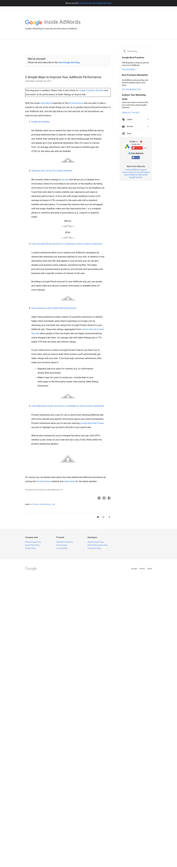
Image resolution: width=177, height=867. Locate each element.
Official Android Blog (64, 542)
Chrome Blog (61, 545)
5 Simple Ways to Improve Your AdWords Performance (63, 77)
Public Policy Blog (32, 545)
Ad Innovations (76, 103)
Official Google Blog (33, 542)
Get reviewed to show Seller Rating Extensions (53, 308)
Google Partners (135, 177)
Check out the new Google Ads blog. (95, 3)
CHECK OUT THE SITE (130, 113)
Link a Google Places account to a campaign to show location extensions (66, 243)
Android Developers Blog (98, 545)
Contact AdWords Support (136, 170)
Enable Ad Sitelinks (40, 121)
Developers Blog (94, 548)
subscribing (69, 481)
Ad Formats (35, 504)
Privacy (142, 569)
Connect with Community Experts (136, 172)
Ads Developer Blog (96, 542)
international (46, 103)
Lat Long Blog (61, 548)
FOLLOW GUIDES (128, 69)
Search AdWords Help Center (136, 175)
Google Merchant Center (92, 423)
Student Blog (30, 548)
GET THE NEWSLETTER (131, 90)
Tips (53, 504)
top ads (65, 179)
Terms (149, 569)
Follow (137, 158)
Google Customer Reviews (91, 90)
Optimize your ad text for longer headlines (51, 170)
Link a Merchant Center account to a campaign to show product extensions (67, 406)
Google (134, 569)
